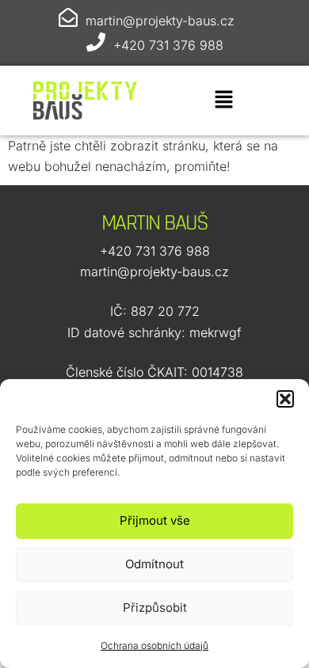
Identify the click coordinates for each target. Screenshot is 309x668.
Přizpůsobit (155, 607)
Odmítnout (154, 563)
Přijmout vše (155, 520)
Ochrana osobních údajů (154, 645)
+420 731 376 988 (168, 45)
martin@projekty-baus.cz (160, 20)
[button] (285, 399)
